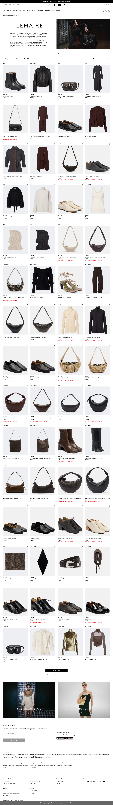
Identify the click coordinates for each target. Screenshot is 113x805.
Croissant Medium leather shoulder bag (40, 418)
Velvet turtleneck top (63, 659)
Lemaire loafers (47, 757)
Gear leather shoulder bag (10, 136)
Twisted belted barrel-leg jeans (93, 297)
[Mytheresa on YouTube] (97, 781)
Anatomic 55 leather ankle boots (66, 458)
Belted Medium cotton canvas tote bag (40, 458)
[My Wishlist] (106, 10)
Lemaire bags (21, 757)
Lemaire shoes (30, 757)
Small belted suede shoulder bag (39, 498)
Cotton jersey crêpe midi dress (93, 96)
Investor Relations (34, 790)
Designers (11, 15)
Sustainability (33, 783)
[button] (101, 10)
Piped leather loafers (63, 619)
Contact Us (5, 781)
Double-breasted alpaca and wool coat (13, 217)
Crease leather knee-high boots (93, 458)
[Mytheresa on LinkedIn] (84, 781)
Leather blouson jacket (36, 96)
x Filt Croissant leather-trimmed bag (67, 377)
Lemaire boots (38, 757)
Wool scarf (33, 579)
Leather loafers (89, 619)
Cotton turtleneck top (35, 217)
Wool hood (88, 579)
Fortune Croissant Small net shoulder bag (14, 297)
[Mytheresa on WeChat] (104, 781)
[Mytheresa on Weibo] (101, 781)
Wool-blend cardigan (90, 136)
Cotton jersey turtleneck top (65, 337)
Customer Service (7, 779)
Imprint (58, 783)
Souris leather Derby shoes (92, 176)
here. (79, 802)
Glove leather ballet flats (9, 538)
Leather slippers (34, 538)
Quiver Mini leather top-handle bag (67, 418)
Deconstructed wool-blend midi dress (40, 136)
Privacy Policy (59, 781)
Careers (32, 788)
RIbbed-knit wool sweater (37, 297)
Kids (14, 5)
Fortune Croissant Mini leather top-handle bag (70, 498)
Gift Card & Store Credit (9, 783)
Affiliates (32, 793)
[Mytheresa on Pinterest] (91, 781)
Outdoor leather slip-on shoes (10, 377)
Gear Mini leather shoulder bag (66, 96)
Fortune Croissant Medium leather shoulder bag (98, 418)
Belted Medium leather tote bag (11, 458)
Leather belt (61, 579)
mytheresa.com (20, 800)
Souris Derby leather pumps (37, 619)
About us (32, 779)
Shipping (5, 788)
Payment (5, 786)
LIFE (18, 5)
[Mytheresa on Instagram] (94, 781)
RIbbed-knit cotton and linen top (38, 659)
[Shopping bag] (109, 10)
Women (5, 5)
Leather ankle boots (8, 96)
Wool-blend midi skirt (36, 176)
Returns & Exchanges (8, 790)
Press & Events (33, 786)
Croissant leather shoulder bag (38, 337)
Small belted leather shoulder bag (12, 498)
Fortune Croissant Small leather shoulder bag (15, 418)
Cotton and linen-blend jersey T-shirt (12, 176)
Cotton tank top (89, 217)
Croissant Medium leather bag (11, 337)
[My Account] (103, 10)
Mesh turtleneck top (90, 659)
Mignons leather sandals (64, 297)
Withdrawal (6, 795)
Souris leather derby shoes (65, 217)
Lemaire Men (56, 53)
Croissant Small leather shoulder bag (67, 176)
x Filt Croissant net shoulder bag (93, 377)
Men (10, 5)
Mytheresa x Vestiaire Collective (11, 793)
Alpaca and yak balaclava (9, 257)
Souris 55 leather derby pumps (93, 538)
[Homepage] (56, 5)
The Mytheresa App (35, 781)
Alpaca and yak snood (8, 579)
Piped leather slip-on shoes (65, 136)
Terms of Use (59, 779)
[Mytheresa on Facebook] (88, 781)
